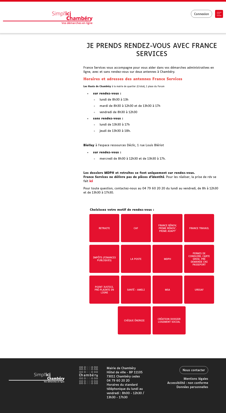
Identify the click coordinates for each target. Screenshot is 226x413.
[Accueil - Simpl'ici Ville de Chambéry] (52, 17)
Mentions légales (196, 378)
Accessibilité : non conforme (187, 383)
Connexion (201, 14)
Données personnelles (192, 387)
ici (91, 181)
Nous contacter (194, 370)
